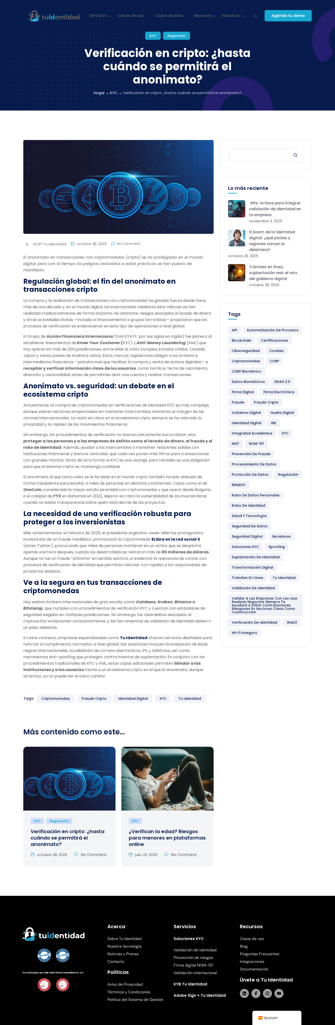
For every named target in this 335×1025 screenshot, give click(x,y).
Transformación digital (252, 567)
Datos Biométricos (248, 381)
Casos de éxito (169, 15)
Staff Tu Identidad (49, 244)
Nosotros (231, 15)
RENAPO (238, 484)
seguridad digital (247, 536)
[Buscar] (295, 155)
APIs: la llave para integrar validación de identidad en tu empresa (275, 208)
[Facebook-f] (255, 993)
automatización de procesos (272, 330)
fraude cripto (94, 698)
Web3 (292, 622)
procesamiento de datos (254, 464)
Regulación (177, 35)
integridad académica (252, 433)
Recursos (202, 15)
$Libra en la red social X (175, 539)
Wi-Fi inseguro (244, 632)
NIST (235, 443)
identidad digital (133, 698)
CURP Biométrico (246, 371)
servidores (281, 536)
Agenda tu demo (288, 15)
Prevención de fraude (251, 453)
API (234, 330)
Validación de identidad (253, 588)
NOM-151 (256, 443)
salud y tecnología (249, 515)
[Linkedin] (244, 993)
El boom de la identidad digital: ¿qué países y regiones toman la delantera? (272, 240)
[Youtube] (278, 993)
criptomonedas (55, 698)
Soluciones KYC (245, 546)
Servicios (98, 15)
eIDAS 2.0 (282, 381)
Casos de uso (130, 15)
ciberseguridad (246, 350)
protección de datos (250, 474)
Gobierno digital (246, 412)
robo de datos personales (256, 495)
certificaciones (274, 340)
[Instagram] (267, 993)
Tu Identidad (133, 638)
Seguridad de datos (250, 526)
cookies (276, 350)
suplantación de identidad (256, 557)
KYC (153, 35)
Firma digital (243, 392)
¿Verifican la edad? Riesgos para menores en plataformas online (167, 838)
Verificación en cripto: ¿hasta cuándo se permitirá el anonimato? (67, 838)
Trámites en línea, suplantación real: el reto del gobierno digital (273, 272)
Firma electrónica (278, 392)
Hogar (99, 92)
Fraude (238, 402)
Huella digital (282, 412)
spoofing (277, 546)
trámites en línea (247, 577)
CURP (274, 361)
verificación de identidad (254, 622)
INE (273, 423)
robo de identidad (248, 505)
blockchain (241, 340)
